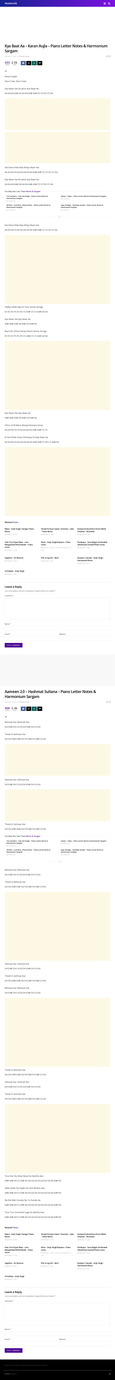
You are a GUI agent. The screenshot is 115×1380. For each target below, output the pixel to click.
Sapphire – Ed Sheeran (14, 558)
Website (62, 634)
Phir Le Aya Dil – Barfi (50, 558)
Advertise (23, 1365)
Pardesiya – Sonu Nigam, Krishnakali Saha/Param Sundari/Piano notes (92, 543)
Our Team (14, 1365)
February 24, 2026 (11, 534)
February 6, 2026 (83, 563)
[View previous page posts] (55, 216)
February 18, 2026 (84, 534)
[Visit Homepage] (11, 3)
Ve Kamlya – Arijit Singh (14, 571)
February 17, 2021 (11, 56)
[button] (57, 70)
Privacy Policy (33, 1365)
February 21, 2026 (48, 534)
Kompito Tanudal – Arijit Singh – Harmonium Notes (90, 559)
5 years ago (11, 201)
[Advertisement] (57, 27)
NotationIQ (13, 1374)
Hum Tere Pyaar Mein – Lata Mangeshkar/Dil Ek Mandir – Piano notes (19, 544)
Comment (9, 596)
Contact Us (44, 1365)
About (7, 1365)
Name (8, 624)
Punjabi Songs (24, 56)
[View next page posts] (59, 216)
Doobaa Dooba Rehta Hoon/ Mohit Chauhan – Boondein (91, 530)
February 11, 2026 (84, 547)
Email (8, 634)
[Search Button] (109, 3)
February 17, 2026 (11, 550)
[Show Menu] (105, 3)
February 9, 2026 (11, 561)
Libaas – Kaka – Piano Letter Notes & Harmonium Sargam (83, 196)
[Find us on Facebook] (109, 1374)
